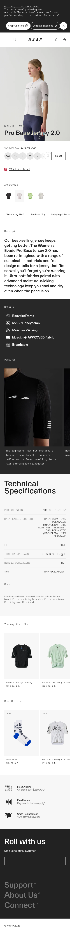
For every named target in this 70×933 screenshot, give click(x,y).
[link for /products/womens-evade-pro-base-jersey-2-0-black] (8, 196)
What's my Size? (15, 214)
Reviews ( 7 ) (38, 214)
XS (15, 156)
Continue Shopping (43, 25)
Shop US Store (16, 25)
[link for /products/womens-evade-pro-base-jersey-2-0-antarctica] (19, 196)
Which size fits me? (19, 169)
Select (58, 156)
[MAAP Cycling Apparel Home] (35, 40)
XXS (8, 156)
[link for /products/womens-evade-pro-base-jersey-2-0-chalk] (41, 196)
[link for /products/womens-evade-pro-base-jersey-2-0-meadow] (30, 196)
